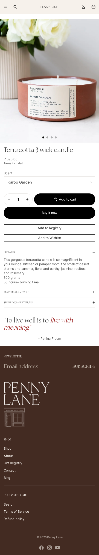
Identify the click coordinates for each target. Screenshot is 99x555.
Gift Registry (13, 463)
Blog (7, 477)
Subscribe (84, 366)
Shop (8, 448)
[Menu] (5, 7)
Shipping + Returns (18, 302)
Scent (8, 173)
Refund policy (14, 519)
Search (9, 504)
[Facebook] (41, 547)
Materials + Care (16, 292)
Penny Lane (55, 537)
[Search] (15, 7)
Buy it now (49, 213)
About (8, 455)
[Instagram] (49, 547)
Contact (10, 470)
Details (9, 252)
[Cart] (93, 7)
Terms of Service (16, 511)
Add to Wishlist (49, 238)
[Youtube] (57, 547)
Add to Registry (49, 228)
